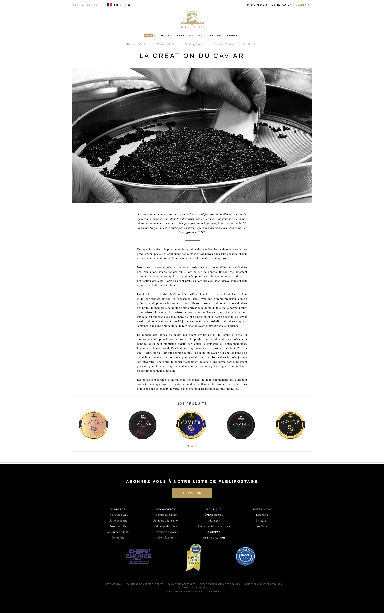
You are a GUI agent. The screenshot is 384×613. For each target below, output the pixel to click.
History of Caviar (136, 44)
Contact (93, 5)
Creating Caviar (223, 44)
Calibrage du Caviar (166, 526)
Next (307, 423)
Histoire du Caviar (166, 515)
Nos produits (118, 526)
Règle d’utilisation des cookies (220, 584)
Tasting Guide (166, 44)
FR (116, 4)
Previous (76, 423)
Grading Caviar (194, 44)
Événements (214, 515)
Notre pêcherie (118, 520)
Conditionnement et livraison (263, 584)
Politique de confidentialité (145, 584)
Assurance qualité (118, 532)
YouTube (262, 526)
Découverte (166, 509)
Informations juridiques (193, 588)
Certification (250, 44)
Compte (78, 5)
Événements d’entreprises (214, 526)
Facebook (262, 515)
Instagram (262, 520)
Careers (214, 532)
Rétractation (214, 537)
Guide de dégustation (166, 520)
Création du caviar (166, 532)
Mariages (214, 520)
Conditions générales (181, 584)
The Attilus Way (118, 515)
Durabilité (118, 537)
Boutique (214, 509)
